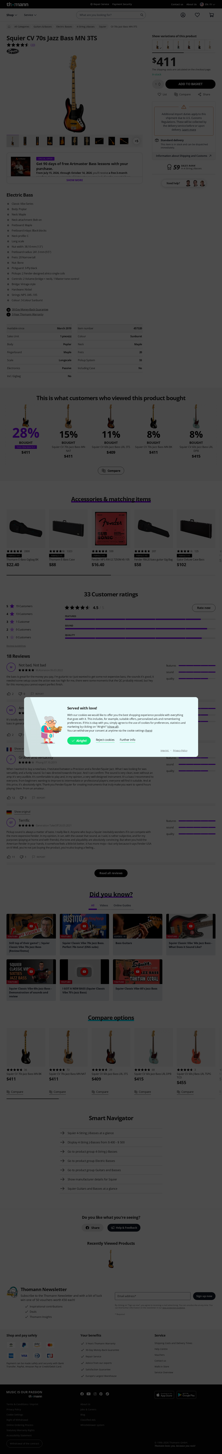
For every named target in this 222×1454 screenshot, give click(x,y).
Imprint (165, 750)
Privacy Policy (180, 750)
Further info (127, 740)
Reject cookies (105, 740)
